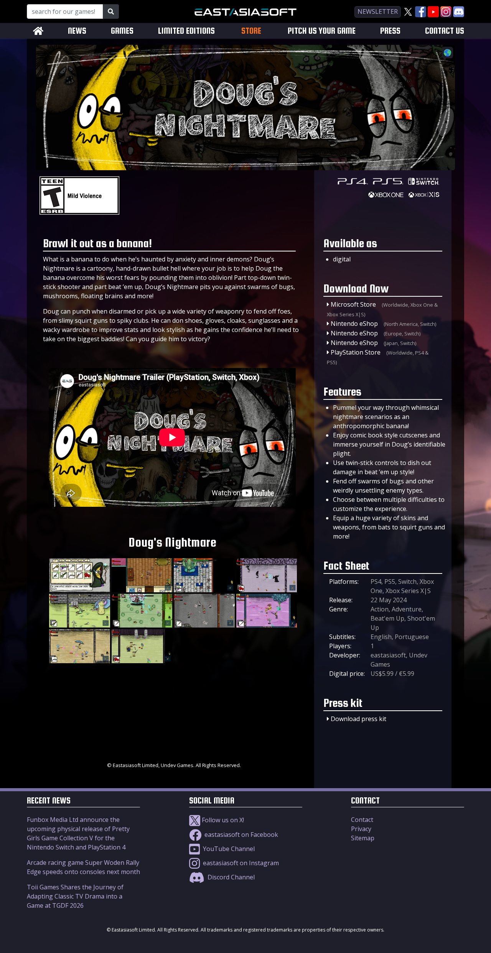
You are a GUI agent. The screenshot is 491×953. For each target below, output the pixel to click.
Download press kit (358, 719)
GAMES (122, 31)
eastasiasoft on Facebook (240, 834)
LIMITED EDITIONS (186, 31)
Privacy (361, 829)
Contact (362, 819)
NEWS (77, 31)
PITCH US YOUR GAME (322, 31)
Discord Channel (230, 877)
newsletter (378, 11)
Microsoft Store (353, 304)
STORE (251, 31)
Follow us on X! (222, 820)
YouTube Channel (228, 849)
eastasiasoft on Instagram (240, 863)
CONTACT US (444, 31)
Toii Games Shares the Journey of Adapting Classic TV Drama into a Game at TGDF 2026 (75, 896)
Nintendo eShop (354, 323)
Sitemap (362, 838)
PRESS (390, 31)
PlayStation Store (356, 352)
